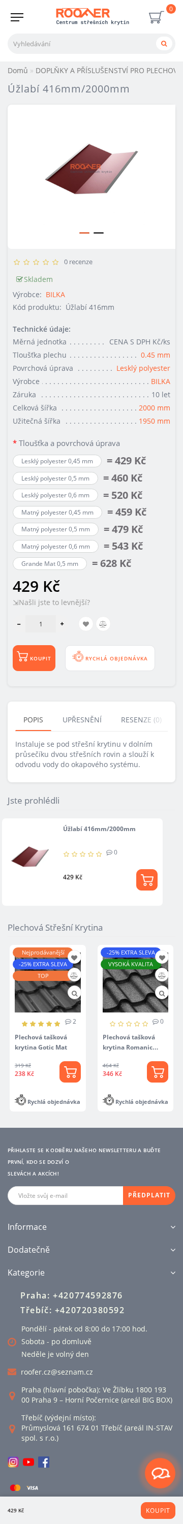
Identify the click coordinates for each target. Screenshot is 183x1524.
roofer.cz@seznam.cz (57, 1372)
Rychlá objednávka (115, 658)
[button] (84, 233)
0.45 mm (155, 355)
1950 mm (154, 421)
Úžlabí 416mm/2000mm (99, 828)
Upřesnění (82, 719)
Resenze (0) (141, 719)
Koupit (158, 1510)
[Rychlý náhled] (74, 993)
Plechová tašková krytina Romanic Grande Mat (129, 1047)
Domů (18, 70)
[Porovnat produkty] (74, 975)
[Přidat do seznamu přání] (74, 958)
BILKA (55, 294)
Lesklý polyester (143, 368)
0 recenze (77, 261)
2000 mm (154, 407)
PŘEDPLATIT (149, 1195)
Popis (33, 719)
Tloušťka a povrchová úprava (69, 443)
